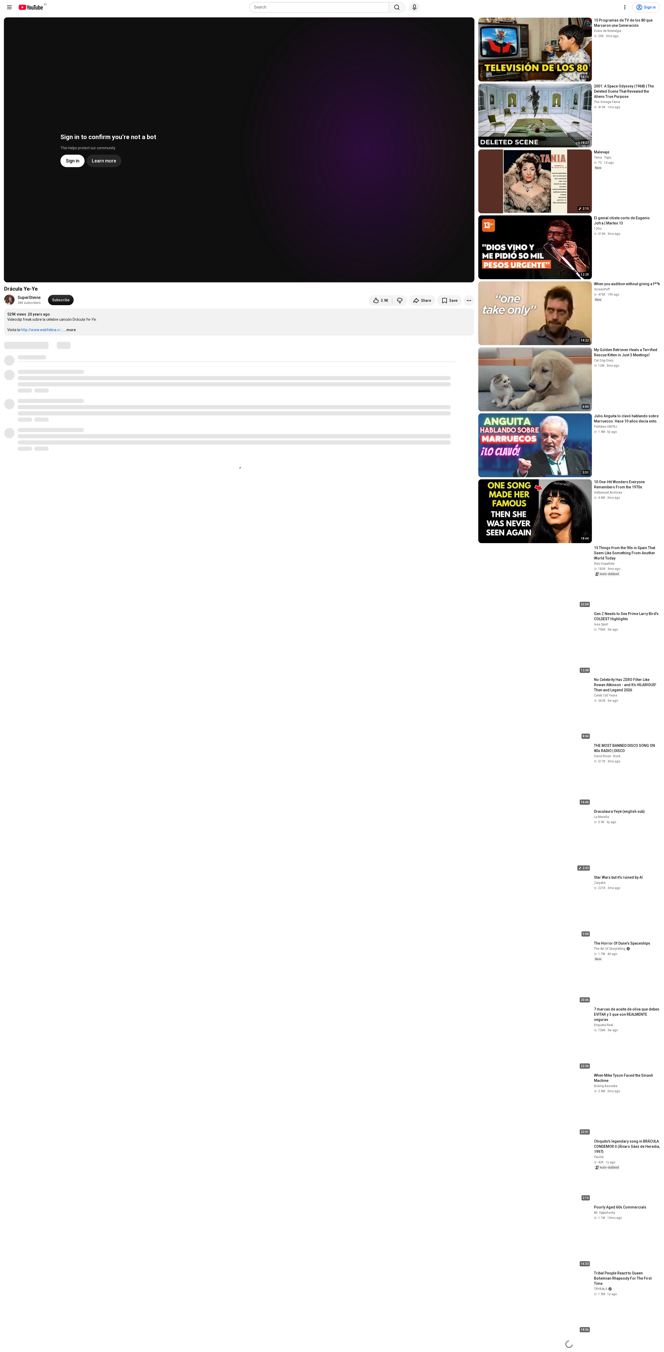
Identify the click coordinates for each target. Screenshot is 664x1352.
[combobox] (321, 7)
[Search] (397, 7)
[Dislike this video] (399, 300)
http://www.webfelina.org (42, 330)
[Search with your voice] (414, 7)
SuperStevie (29, 297)
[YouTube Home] (30, 7)
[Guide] (9, 7)
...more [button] (69, 330)
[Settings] (625, 7)
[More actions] (469, 300)
